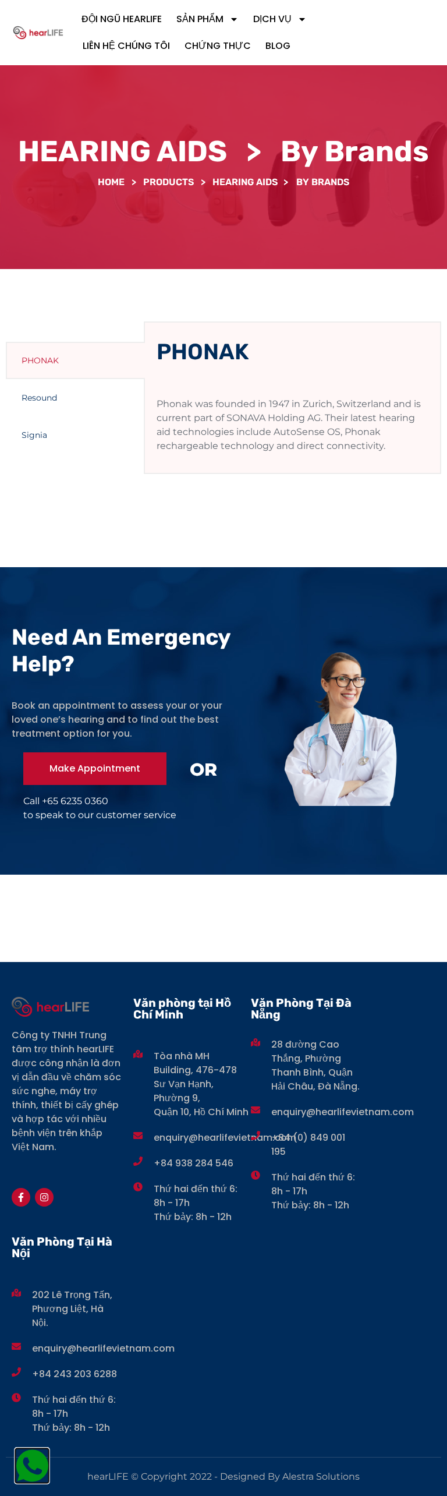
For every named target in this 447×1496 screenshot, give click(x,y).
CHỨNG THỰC (218, 45)
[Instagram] (44, 1197)
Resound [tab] (39, 397)
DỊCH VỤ (272, 19)
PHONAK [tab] (40, 360)
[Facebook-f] (21, 1197)
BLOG (277, 45)
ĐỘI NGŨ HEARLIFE (121, 19)
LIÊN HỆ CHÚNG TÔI (126, 45)
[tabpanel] (292, 398)
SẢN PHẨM (200, 19)
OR (203, 769)
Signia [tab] (34, 435)
